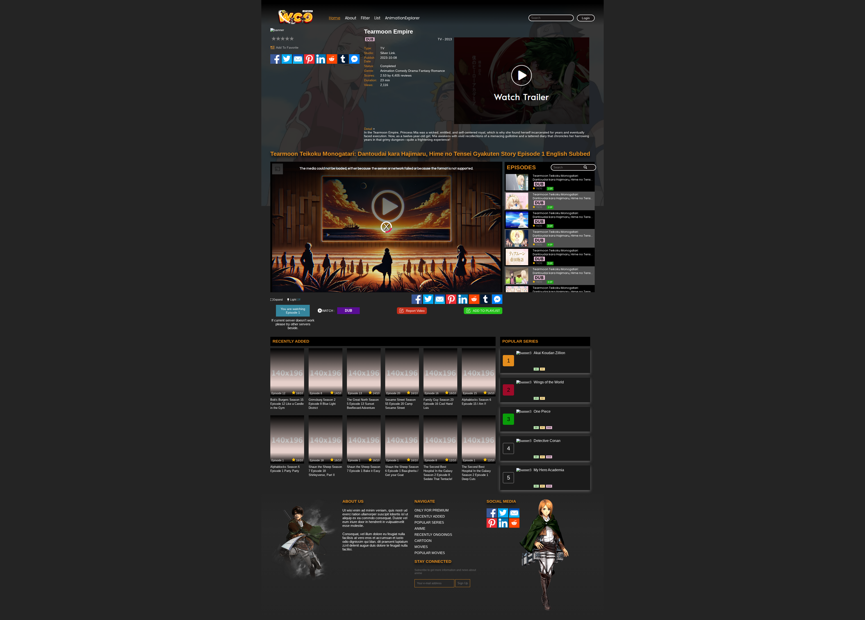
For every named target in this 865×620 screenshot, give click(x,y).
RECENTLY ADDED (429, 516)
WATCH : (328, 310)
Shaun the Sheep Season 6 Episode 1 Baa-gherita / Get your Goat (402, 471)
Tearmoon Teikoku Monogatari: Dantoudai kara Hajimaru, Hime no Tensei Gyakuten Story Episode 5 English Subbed (563, 252)
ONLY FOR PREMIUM (431, 510)
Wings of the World (549, 382)
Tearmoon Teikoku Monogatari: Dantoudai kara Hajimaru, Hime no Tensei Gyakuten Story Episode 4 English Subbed (563, 234)
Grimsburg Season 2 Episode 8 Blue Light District (322, 404)
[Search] (585, 167)
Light (295, 299)
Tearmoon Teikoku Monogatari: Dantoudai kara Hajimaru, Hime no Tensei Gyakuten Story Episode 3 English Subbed (563, 215)
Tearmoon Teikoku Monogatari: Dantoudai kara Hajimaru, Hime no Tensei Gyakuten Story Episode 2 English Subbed (563, 196)
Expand (278, 299)
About (350, 18)
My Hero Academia (549, 470)
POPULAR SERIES (429, 522)
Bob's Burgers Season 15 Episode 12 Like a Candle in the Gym (287, 404)
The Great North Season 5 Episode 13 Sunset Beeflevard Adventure (363, 404)
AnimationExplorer (402, 18)
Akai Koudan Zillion (549, 353)
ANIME (419, 528)
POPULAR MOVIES (429, 553)
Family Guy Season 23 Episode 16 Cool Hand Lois (438, 404)
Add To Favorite (287, 47)
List (377, 18)
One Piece (542, 411)
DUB (348, 310)
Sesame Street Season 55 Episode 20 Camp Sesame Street (400, 404)
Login (586, 18)
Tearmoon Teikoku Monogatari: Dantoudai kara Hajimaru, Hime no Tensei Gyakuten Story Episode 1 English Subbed (563, 177)
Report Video (415, 310)
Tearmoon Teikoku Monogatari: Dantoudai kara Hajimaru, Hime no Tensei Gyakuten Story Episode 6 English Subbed (563, 271)
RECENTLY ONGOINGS (433, 534)
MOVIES (421, 547)
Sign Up (463, 583)
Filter (365, 18)
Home (334, 18)
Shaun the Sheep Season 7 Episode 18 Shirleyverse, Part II (325, 471)
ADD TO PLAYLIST (486, 310)
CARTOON (423, 541)
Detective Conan (547, 441)
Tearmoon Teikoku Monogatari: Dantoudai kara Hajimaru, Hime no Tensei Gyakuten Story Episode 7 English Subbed (563, 290)
